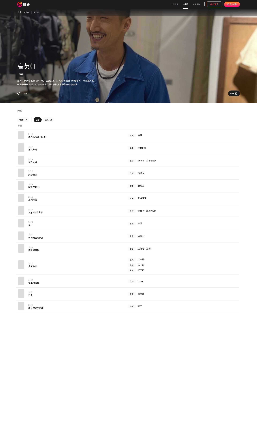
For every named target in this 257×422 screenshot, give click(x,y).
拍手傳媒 (196, 4)
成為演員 (214, 4)
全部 (37, 119)
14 (48, 119)
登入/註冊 (232, 4)
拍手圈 (185, 4)
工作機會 (174, 4)
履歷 (232, 93)
